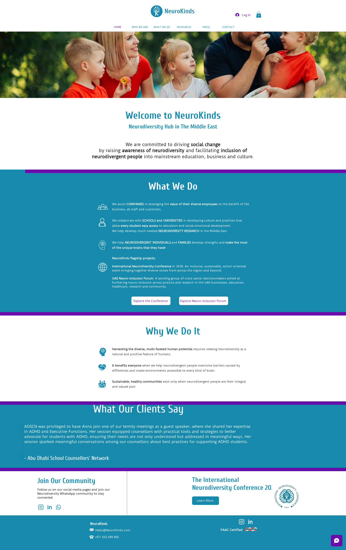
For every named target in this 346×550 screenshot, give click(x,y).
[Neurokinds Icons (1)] (58, 507)
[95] (250, 521)
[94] (241, 521)
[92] (40, 507)
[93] (49, 507)
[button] (258, 14)
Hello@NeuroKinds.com (112, 530)
